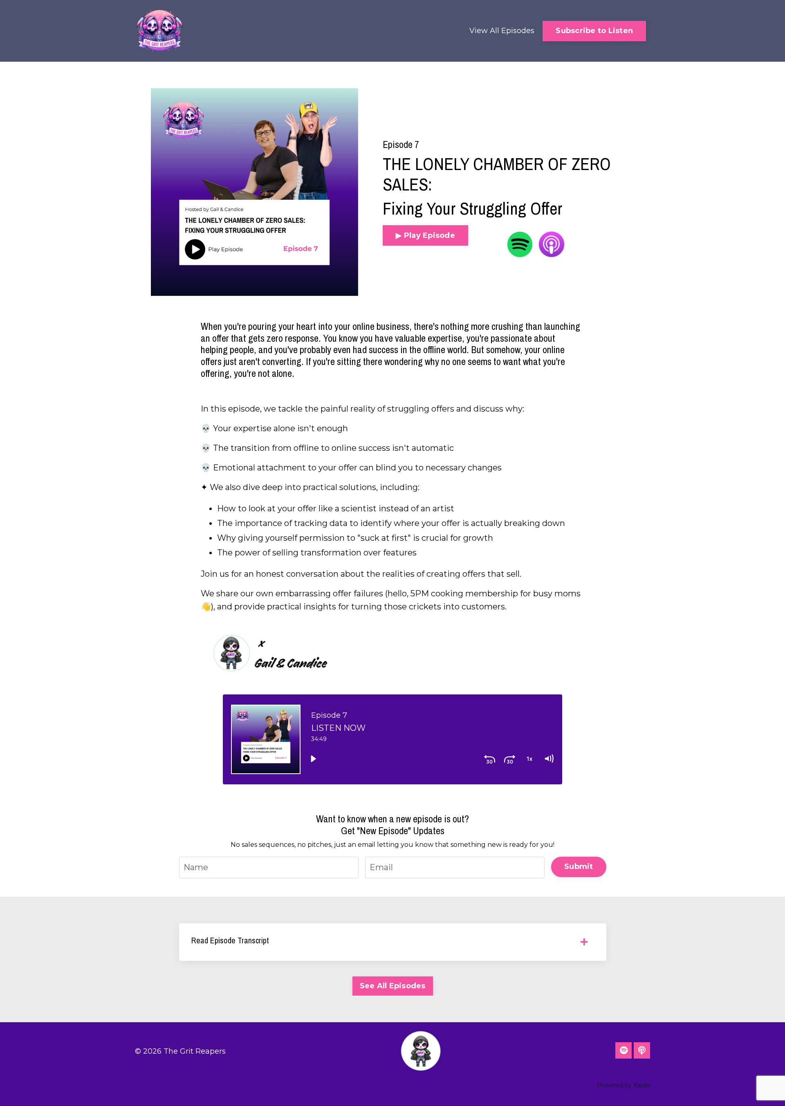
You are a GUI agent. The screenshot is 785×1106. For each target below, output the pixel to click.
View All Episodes (501, 30)
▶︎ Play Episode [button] (425, 235)
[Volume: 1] (548, 758)
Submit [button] (578, 866)
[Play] (313, 758)
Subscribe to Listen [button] (594, 30)
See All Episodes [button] (393, 985)
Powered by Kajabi (623, 1085)
